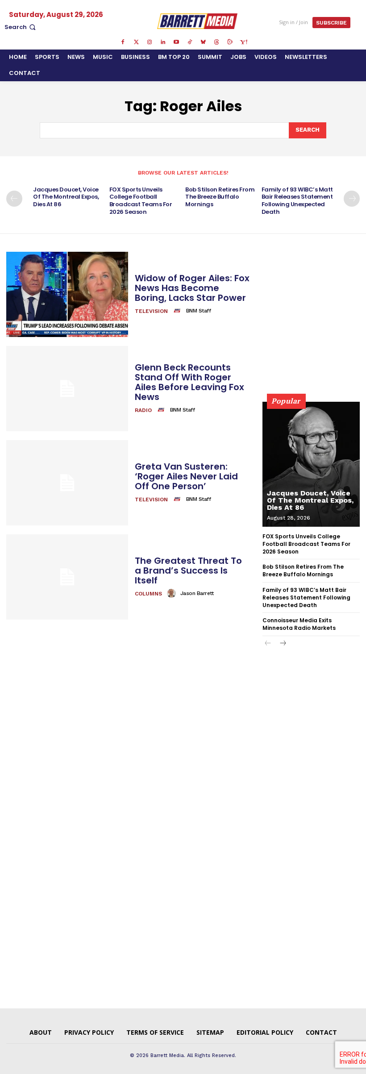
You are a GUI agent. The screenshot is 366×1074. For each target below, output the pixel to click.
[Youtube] (176, 42)
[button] (20, 27)
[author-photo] (178, 310)
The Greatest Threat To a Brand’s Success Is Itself (188, 570)
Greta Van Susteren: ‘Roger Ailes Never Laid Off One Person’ (186, 476)
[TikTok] (189, 42)
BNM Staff (198, 311)
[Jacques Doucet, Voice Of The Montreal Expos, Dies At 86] (311, 464)
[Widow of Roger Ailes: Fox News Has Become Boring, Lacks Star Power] (67, 294)
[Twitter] (136, 42)
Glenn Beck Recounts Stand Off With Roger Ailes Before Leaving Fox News (189, 382)
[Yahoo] (243, 42)
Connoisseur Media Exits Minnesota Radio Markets (299, 624)
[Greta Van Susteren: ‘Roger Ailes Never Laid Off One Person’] (67, 482)
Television (151, 311)
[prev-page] (14, 199)
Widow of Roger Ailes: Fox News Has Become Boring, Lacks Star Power (192, 288)
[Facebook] (122, 42)
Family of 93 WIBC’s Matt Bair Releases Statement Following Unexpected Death (297, 200)
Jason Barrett (197, 593)
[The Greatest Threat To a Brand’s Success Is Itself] (67, 577)
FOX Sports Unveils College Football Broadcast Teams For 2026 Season (140, 200)
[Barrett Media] (197, 21)
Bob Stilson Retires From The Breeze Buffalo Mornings (219, 197)
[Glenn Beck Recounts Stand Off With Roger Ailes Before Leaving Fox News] (67, 388)
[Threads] (216, 42)
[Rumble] (230, 42)
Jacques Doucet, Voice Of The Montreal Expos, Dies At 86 (66, 197)
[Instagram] (149, 42)
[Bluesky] (203, 42)
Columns (148, 594)
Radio (143, 410)
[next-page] (352, 199)
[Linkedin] (163, 42)
